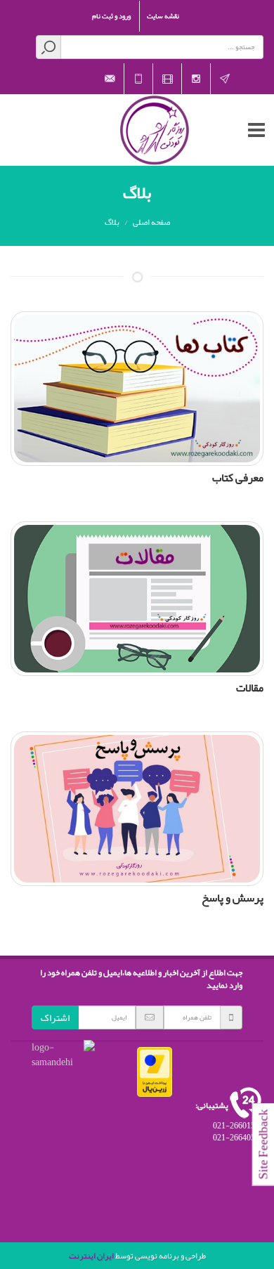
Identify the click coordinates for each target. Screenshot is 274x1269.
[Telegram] (225, 78)
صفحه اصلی (151, 222)
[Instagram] (196, 78)
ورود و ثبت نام (111, 16)
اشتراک (55, 1017)
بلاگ (112, 222)
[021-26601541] (138, 78)
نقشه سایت (163, 16)
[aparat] (167, 78)
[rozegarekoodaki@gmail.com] (110, 78)
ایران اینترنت (91, 1255)
